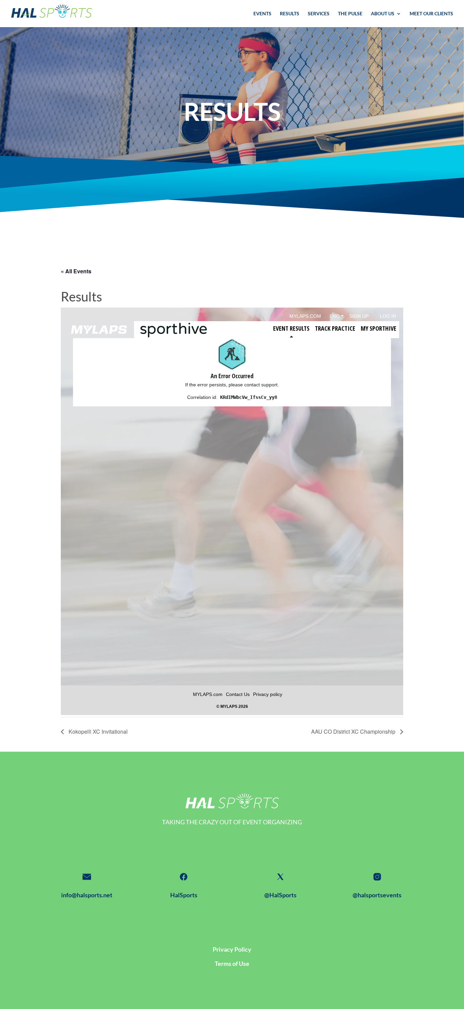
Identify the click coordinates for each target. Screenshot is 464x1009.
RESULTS (289, 13)
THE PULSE (350, 13)
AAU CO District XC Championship (354, 731)
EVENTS (262, 13)
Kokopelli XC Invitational (97, 731)
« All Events (76, 271)
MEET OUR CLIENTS (431, 13)
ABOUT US (382, 13)
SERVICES (318, 13)
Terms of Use (232, 963)
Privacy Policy (232, 949)
